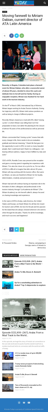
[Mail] (24, 402)
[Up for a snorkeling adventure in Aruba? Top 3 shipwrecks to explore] (7, 285)
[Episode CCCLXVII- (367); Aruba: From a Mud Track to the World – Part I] (7, 264)
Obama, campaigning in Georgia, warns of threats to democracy (35, 245)
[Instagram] (19, 402)
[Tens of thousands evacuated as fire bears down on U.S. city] (7, 388)
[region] (24, 77)
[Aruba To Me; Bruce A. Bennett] (7, 274)
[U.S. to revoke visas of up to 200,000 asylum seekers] (7, 356)
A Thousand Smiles (9, 243)
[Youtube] (29, 402)
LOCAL (10, 8)
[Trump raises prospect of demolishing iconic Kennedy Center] (7, 366)
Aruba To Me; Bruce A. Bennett (28, 272)
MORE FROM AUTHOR (28, 255)
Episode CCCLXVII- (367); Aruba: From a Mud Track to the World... (22, 334)
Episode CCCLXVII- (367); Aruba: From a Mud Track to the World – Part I (28, 263)
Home (4, 8)
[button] (24, 77)
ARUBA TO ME (7, 277)
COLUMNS (5, 266)
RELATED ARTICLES (11, 255)
